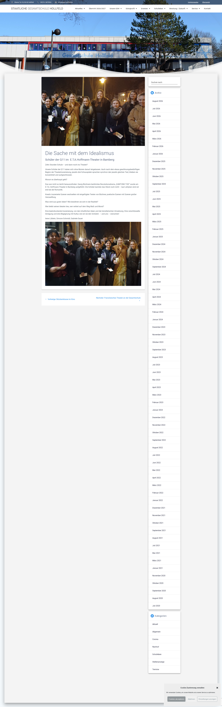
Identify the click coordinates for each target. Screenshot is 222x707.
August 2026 (157, 101)
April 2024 (156, 297)
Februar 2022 (157, 493)
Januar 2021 (157, 568)
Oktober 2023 (157, 342)
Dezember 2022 (158, 417)
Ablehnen (191, 699)
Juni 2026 (156, 116)
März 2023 (156, 395)
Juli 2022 (156, 455)
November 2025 (158, 169)
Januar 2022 (157, 500)
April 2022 (156, 478)
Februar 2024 (157, 312)
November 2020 (158, 576)
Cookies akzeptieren (176, 699)
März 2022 (156, 485)
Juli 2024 (156, 274)
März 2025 (156, 222)
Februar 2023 (157, 402)
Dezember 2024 (158, 244)
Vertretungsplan (193, 2)
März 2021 (156, 560)
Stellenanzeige (158, 662)
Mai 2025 (156, 206)
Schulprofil (130, 9)
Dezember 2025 (158, 161)
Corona (155, 639)
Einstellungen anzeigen (207, 699)
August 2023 (157, 357)
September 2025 (159, 184)
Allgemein (156, 632)
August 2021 (157, 538)
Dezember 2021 (158, 508)
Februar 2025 (157, 229)
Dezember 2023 (158, 327)
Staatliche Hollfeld (37, 8)
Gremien (144, 9)
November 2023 (158, 335)
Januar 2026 (157, 154)
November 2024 (158, 252)
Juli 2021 (156, 545)
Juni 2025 (156, 199)
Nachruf (155, 647)
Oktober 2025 (157, 176)
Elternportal (206, 2)
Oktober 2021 (157, 523)
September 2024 (159, 267)
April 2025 (156, 214)
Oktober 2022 (157, 432)
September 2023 (159, 350)
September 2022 (159, 440)
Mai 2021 (156, 553)
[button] (217, 688)
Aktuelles (79, 9)
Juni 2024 (156, 282)
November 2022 (158, 425)
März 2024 (156, 304)
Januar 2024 (157, 319)
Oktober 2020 (157, 583)
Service (195, 9)
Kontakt (207, 9)
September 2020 (159, 591)
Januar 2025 (157, 237)
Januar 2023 (157, 410)
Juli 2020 (156, 606)
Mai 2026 (156, 124)
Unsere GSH (114, 9)
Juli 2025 (156, 191)
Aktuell (155, 624)
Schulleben (158, 9)
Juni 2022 (156, 463)
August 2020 (157, 598)
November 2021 (158, 515)
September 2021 (159, 530)
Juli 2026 (156, 109)
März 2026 (156, 139)
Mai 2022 (156, 470)
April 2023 (156, 387)
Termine (155, 669)
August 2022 (157, 447)
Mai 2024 (156, 289)
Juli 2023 (156, 365)
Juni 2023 (156, 372)
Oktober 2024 (157, 259)
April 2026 (156, 131)
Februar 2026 (157, 146)
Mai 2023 (156, 380)
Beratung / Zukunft (177, 9)
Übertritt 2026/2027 (97, 9)
